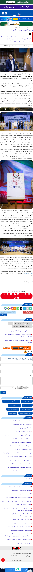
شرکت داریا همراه (28, 273)
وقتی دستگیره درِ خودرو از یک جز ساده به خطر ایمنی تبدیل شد (17, 435)
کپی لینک (3, 315)
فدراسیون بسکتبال (19, 323)
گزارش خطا (30, 352)
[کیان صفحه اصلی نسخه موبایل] (16, 570)
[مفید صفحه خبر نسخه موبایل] (16, 7)
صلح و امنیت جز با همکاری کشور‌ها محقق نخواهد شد (19, 467)
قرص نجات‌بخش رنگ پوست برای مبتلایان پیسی (20, 494)
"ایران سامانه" (13, 560)
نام (31, 362)
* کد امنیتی (29, 387)
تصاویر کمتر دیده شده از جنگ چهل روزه (22, 523)
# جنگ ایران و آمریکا (26, 409)
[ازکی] (16, 19)
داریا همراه (28, 323)
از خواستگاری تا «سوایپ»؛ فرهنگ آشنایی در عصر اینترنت (18, 331)
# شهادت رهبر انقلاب (13, 409)
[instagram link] (11, 294)
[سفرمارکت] (16, 348)
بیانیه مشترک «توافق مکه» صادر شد (23, 431)
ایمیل (31, 369)
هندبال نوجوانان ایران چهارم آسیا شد (23, 449)
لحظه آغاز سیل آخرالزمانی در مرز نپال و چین (21, 490)
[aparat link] (15, 298)
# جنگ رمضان (12, 413)
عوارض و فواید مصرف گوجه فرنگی (23, 505)
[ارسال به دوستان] (27, 308)
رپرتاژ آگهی (15, 326)
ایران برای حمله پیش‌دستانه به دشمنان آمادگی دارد (20, 471)
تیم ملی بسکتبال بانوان (25, 326)
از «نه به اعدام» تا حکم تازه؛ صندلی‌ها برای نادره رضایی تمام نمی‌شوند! (18, 341)
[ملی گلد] (16, 2)
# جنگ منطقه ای (27, 405)
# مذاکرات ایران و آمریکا (25, 413)
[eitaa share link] (14, 308)
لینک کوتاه (29, 312)
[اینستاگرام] (11, 308)
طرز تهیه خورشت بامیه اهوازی (24, 543)
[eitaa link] (7, 294)
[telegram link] (22, 294)
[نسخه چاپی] (30, 308)
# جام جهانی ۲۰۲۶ (26, 401)
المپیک (10, 323)
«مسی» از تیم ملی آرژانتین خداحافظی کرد (22, 439)
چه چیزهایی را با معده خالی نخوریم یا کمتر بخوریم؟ (19, 527)
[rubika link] (29, 294)
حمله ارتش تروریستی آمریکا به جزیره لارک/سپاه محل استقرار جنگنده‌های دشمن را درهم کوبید (18, 336)
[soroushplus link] (15, 294)
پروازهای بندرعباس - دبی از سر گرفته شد (22, 424)
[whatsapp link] (25, 294)
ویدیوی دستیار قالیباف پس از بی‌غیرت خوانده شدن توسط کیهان (16, 501)
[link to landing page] (17, 13)
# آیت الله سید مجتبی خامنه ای (11, 401)
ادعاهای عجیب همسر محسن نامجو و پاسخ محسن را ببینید (18, 497)
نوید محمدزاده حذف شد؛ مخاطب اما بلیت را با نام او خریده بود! (17, 453)
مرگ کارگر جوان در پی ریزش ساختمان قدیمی (21, 442)
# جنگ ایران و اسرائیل (14, 405)
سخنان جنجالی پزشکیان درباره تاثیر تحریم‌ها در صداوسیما (18, 539)
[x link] (4, 294)
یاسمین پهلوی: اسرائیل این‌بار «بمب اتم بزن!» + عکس (19, 456)
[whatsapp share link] (17, 308)
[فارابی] (16, 24)
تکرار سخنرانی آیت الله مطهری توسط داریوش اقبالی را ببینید (18, 487)
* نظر (31, 375)
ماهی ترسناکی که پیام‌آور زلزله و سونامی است (21, 530)
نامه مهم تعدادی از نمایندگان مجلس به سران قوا (20, 460)
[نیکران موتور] (16, 109)
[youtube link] (18, 298)
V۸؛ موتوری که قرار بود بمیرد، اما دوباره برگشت (20, 464)
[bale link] (18, 294)
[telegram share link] (24, 308)
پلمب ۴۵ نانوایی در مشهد (25, 428)
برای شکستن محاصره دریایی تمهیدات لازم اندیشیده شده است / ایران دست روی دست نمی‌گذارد (17, 515)
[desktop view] (6, 13)
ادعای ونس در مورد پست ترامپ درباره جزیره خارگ (20, 421)
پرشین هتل (28, 479)
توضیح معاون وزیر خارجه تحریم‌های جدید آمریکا (20, 446)
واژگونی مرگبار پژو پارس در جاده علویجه (22, 519)
